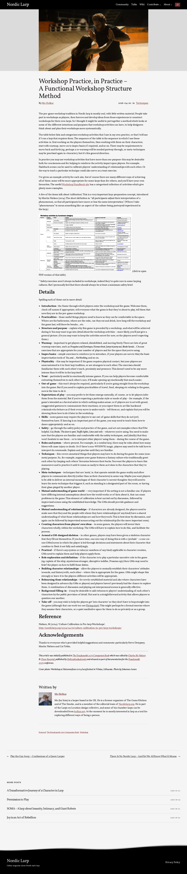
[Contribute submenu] (160, 4)
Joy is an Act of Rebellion (21, 817)
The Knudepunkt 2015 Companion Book (91, 655)
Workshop (84, 732)
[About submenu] (171, 4)
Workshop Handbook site (75, 184)
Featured (42, 732)
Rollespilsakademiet (77, 659)
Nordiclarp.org (126, 704)
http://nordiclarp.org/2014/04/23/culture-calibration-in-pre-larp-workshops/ (80, 628)
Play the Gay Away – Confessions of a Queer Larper (37, 756)
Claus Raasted (48, 659)
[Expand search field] (177, 5)
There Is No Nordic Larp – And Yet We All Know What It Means (143, 756)
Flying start (92, 605)
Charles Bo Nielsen (137, 655)
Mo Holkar (48, 103)
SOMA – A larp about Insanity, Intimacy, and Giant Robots (41, 809)
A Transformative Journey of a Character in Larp (35, 790)
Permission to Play (18, 800)
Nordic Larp (18, 5)
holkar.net (79, 711)
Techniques (142, 103)
